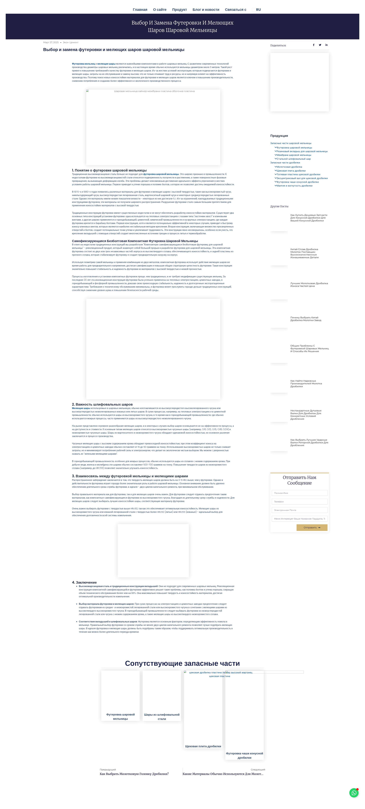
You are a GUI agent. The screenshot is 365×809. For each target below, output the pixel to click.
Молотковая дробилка (289, 166)
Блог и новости (206, 9)
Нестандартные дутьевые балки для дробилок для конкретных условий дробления (306, 414)
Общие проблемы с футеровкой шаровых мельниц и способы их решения (309, 348)
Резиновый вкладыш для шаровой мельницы (302, 151)
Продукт (179, 9)
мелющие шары (106, 63)
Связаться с (235, 9)
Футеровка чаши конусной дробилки (298, 181)
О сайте (160, 9)
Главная (140, 9)
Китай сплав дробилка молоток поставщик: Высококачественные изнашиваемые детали (304, 253)
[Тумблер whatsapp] (354, 792)
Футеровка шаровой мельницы (294, 147)
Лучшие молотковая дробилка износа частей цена (309, 284)
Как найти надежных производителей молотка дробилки (306, 383)
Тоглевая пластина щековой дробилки (298, 174)
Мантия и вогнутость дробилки (295, 185)
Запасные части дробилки (285, 162)
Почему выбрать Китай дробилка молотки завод (305, 319)
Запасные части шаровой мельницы (290, 143)
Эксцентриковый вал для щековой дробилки (302, 178)
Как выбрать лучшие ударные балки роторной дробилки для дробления (309, 442)
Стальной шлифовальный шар (294, 158)
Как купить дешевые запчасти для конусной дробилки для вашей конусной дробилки (308, 218)
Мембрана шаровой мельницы (294, 155)
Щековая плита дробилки (291, 170)
